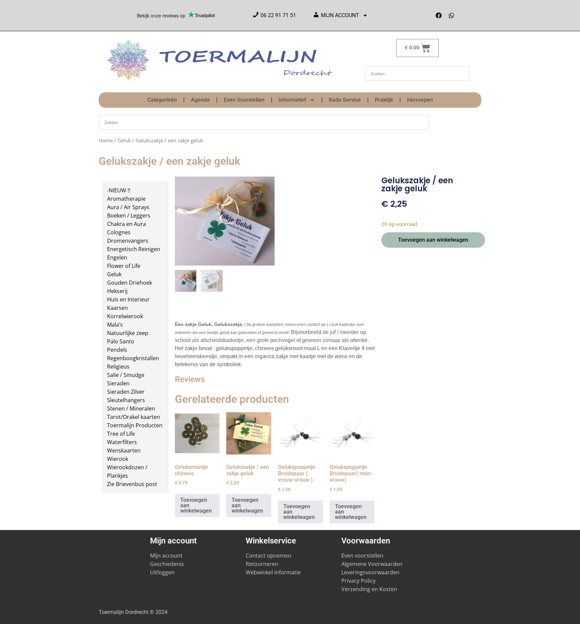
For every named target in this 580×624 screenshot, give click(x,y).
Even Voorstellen (244, 100)
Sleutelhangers (126, 400)
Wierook (117, 459)
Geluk (124, 140)
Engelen (117, 257)
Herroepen (420, 100)
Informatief (292, 100)
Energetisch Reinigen (133, 249)
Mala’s (115, 324)
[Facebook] (439, 15)
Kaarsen (117, 307)
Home (106, 140)
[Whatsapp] (451, 15)
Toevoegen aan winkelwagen (433, 240)
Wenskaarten (124, 450)
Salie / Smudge (125, 375)
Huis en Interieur (128, 299)
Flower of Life (123, 266)
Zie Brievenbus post (132, 484)
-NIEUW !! (118, 190)
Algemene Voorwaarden (371, 564)
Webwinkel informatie (273, 572)
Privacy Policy (358, 580)
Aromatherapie (126, 198)
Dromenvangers (127, 240)
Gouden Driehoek (129, 282)
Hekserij (117, 291)
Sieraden (118, 383)
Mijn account (166, 555)
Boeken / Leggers (128, 215)
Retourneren (262, 564)
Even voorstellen (362, 555)
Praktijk (384, 100)
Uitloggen (162, 572)
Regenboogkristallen (133, 358)
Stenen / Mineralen (131, 408)
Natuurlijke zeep (127, 333)
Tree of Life (121, 433)
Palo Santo (120, 341)
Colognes (119, 232)
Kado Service (345, 100)
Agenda (200, 100)
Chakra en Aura (126, 224)
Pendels (117, 349)
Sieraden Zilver (126, 391)
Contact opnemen (268, 555)
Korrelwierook (125, 316)
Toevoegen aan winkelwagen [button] (196, 505)
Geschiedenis (167, 564)
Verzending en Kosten (369, 589)
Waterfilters (122, 442)
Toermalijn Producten (134, 425)
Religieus (118, 366)
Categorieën (162, 100)
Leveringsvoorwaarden (370, 572)
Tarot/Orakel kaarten (133, 417)
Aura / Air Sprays (128, 207)
